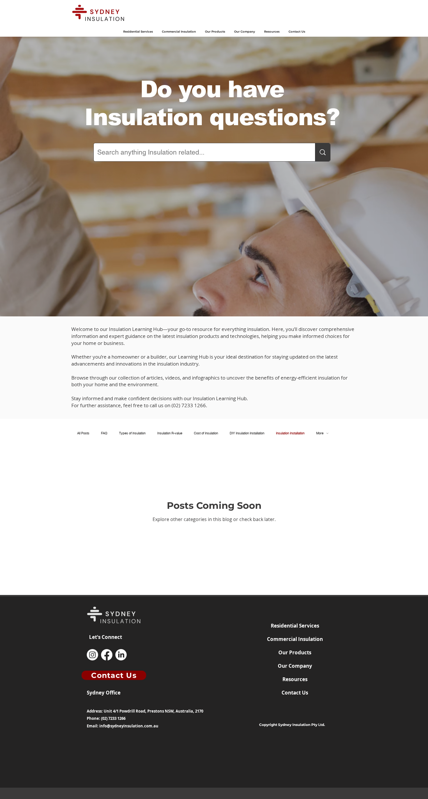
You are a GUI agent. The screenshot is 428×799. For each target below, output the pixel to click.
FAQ (104, 433)
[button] (214, 31)
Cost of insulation (206, 433)
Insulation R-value (169, 433)
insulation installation (290, 433)
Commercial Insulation (294, 639)
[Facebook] (106, 654)
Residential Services (295, 625)
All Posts (83, 433)
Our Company (295, 665)
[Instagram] (92, 654)
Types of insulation (132, 433)
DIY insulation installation (247, 433)
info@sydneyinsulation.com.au (128, 726)
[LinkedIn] (121, 654)
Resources (294, 679)
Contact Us (295, 692)
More (319, 433)
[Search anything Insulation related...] (322, 152)
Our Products (294, 652)
